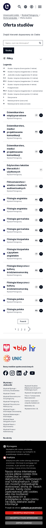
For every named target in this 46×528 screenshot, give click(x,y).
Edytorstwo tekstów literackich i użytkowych (18, 168)
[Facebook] (6, 373)
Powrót (23, 321)
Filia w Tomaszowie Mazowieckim (32, 397)
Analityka (10, 457)
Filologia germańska (18, 218)
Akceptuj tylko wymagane (24, 518)
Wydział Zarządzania (33, 393)
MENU (40, 7)
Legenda (7, 64)
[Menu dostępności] (32, 7)
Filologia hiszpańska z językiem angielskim (18, 252)
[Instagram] (13, 373)
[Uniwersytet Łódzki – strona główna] (7, 6)
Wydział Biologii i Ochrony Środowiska (11, 389)
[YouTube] (33, 373)
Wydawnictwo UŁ (31, 409)
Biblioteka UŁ (30, 406)
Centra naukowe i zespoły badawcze (32, 402)
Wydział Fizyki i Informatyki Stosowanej (12, 410)
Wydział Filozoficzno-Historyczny (11, 405)
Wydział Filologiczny (11, 401)
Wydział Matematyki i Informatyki (11, 415)
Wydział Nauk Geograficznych (9, 420)
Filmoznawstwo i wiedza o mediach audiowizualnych (17, 185)
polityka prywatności (31, 507)
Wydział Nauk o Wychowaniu (9, 425)
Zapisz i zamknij (24, 523)
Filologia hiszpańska (18, 239)
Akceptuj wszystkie (23, 513)
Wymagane (11, 446)
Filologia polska (15, 299)
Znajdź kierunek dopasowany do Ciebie (21, 34)
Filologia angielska (17, 198)
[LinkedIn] (20, 373)
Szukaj (19, 7)
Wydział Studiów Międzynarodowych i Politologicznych (33, 388)
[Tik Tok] (26, 373)
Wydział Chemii (9, 393)
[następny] (29, 329)
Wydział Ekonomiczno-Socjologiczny (12, 397)
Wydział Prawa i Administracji (9, 430)
